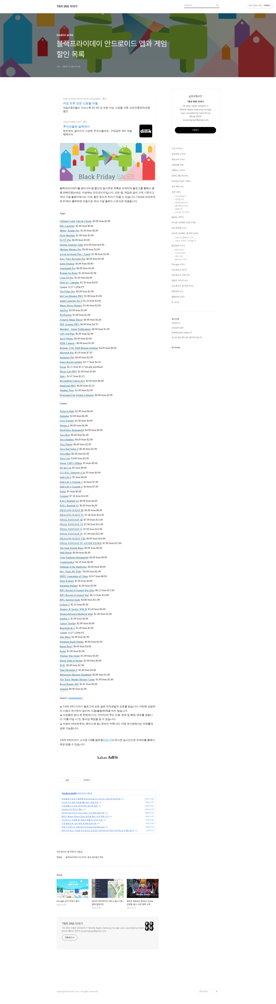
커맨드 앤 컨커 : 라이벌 (185, 241)
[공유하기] (72, 780)
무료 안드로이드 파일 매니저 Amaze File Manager (83, 827)
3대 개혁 (178, 186)
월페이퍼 (178, 297)
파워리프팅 (181, 202)
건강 (176, 192)
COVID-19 (182, 212)
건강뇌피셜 (180, 196)
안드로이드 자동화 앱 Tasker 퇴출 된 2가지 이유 (82, 820)
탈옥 (179, 250)
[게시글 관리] (76, 780)
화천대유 (179, 154)
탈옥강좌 (178, 245)
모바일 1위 (176, 323)
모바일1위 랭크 (178, 328)
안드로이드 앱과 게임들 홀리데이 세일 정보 (79, 802)
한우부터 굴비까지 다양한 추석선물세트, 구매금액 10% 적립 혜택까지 (97, 132)
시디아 (180, 253)
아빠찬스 (178, 170)
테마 (179, 256)
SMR (178, 209)
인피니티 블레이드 (184, 237)
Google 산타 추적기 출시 (72, 809)
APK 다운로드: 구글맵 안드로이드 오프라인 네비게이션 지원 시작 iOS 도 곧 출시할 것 (97, 830)
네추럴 (179, 199)
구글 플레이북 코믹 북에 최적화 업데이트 (78, 823)
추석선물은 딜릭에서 (76, 126)
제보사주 (178, 159)
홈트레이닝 (181, 206)
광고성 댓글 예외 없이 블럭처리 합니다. (187, 337)
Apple (178, 217)
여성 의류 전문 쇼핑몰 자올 (80, 103)
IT (175, 302)
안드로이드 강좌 (181, 275)
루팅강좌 (178, 291)
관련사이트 (203, 991)
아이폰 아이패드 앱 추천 (185, 233)
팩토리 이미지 (180, 280)
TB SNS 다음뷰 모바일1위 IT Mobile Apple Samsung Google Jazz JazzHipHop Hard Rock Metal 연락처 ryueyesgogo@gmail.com (103, 929)
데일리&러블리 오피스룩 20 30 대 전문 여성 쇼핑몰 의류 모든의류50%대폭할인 (106, 109)
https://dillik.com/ (72, 121)
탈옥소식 (181, 259)
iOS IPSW (179, 228)
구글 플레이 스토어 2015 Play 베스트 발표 (79, 806)
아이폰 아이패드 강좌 (184, 222)
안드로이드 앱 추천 (69, 793)
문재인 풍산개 (180, 175)
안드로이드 (179, 270)
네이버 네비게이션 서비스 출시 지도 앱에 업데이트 (83, 813)
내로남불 (178, 165)
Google (178, 264)
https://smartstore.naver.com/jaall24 (82, 98)
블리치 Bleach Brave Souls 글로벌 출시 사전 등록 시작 (85, 816)
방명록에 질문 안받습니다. (182, 332)
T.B (177, 148)
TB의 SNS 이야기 (67, 6)
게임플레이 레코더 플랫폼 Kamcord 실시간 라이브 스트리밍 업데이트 (91, 799)
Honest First (181, 181)
